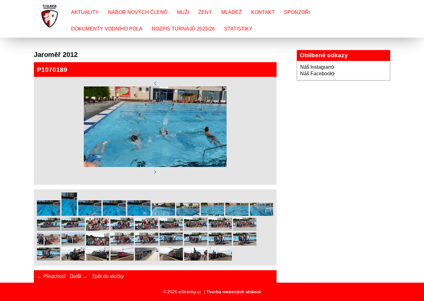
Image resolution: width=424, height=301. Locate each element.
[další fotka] (155, 172)
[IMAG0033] (89, 214)
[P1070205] (171, 244)
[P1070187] (188, 214)
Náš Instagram (316, 67)
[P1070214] (171, 259)
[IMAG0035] (139, 214)
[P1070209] (48, 259)
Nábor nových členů (138, 12)
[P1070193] (97, 229)
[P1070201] (73, 244)
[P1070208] (244, 244)
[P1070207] (220, 244)
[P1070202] (97, 244)
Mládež (231, 12)
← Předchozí (51, 276)
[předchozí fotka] (155, 83)
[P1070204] (146, 244)
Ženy (205, 12)
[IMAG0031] (69, 214)
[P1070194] (122, 229)
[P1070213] (146, 259)
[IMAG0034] (114, 214)
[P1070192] (73, 229)
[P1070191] (48, 229)
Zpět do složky (108, 276)
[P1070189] (237, 214)
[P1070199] (244, 229)
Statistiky (238, 28)
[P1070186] (163, 214)
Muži (183, 12)
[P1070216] (220, 259)
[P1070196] (171, 229)
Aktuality (85, 12)
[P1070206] (195, 244)
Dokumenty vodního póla (106, 28)
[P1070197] (195, 229)
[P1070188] (212, 214)
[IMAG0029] (48, 214)
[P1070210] (73, 259)
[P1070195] (146, 229)
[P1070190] (261, 214)
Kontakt (263, 12)
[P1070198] (220, 229)
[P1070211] (97, 259)
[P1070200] (48, 244)
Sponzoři (297, 12)
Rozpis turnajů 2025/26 (183, 28)
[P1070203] (122, 244)
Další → (79, 276)
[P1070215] (195, 259)
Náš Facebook (316, 73)
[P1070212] (122, 259)
